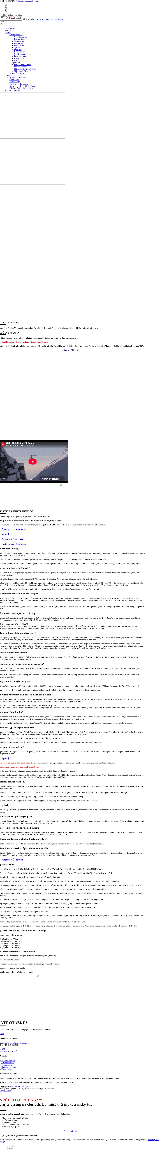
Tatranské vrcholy (8, 1063)
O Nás (3, 1049)
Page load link (5, 1091)
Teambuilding (6, 1069)
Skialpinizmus (6, 1065)
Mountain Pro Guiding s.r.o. (20, 1086)
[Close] (1, 1093)
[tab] (73, 529)
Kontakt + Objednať (9, 1051)
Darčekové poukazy (8, 1067)
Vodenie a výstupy (8, 1061)
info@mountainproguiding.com (26, 1)
